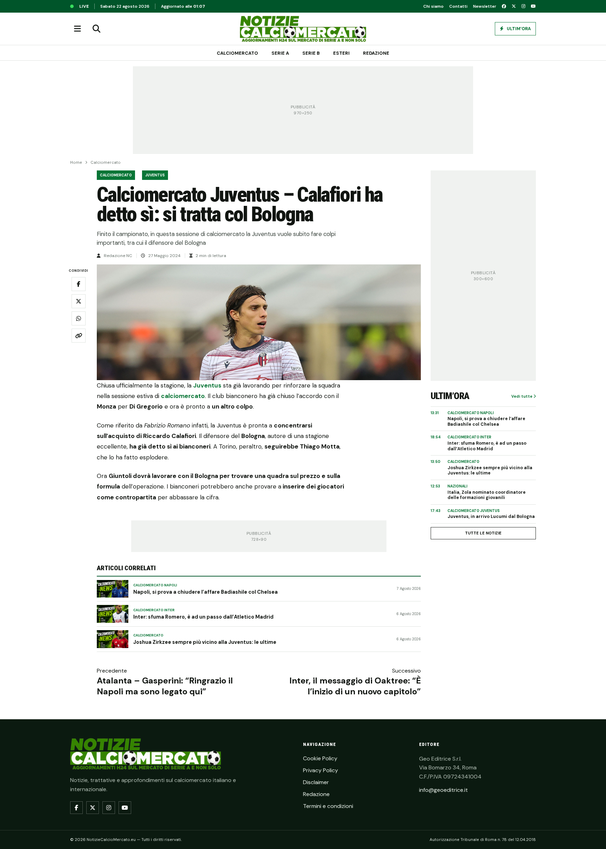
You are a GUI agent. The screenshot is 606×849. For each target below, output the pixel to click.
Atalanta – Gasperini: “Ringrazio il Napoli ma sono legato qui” (165, 686)
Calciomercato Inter (154, 610)
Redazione (376, 53)
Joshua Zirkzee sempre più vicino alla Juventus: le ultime (204, 642)
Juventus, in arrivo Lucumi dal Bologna (491, 516)
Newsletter (484, 6)
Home (76, 162)
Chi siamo (433, 6)
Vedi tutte (522, 396)
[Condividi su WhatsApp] (79, 318)
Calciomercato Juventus (473, 510)
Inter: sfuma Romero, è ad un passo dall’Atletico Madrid (203, 617)
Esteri (341, 53)
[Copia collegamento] (79, 336)
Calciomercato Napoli (155, 585)
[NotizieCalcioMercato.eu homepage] (303, 29)
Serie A (280, 53)
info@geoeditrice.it (443, 790)
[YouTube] (533, 6)
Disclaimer (316, 782)
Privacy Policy (320, 770)
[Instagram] (523, 6)
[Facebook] (504, 6)
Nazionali (457, 486)
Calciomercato (237, 53)
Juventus (155, 175)
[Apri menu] (77, 28)
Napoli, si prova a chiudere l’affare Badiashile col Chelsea (205, 592)
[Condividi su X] (79, 301)
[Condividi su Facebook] (79, 284)
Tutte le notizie (483, 533)
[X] (514, 6)
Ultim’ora (518, 29)
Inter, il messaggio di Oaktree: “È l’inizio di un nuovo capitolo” (355, 686)
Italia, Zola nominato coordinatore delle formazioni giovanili (486, 495)
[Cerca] (96, 28)
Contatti (458, 6)
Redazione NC (118, 255)
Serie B (311, 53)
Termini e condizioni (328, 806)
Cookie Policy (320, 758)
